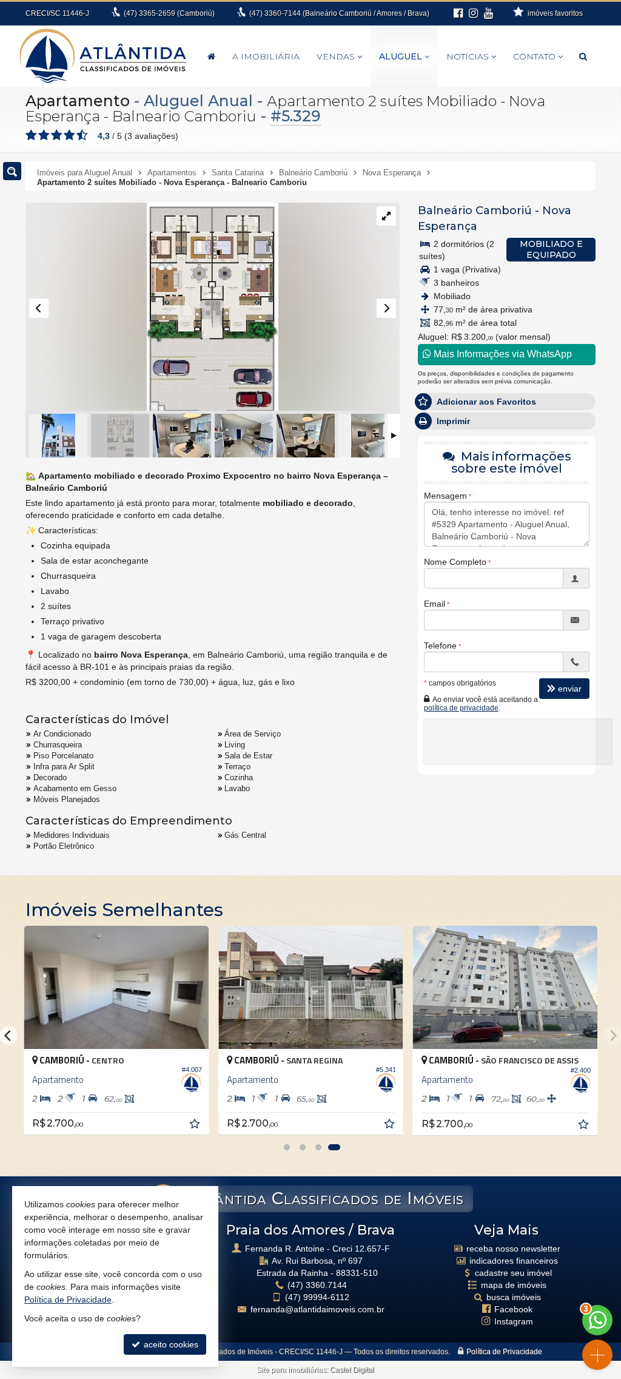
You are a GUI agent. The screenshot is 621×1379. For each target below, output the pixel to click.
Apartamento (77, 101)
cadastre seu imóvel (513, 1273)
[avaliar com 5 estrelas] (82, 135)
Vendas (336, 56)
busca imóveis (513, 1297)
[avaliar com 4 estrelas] (69, 135)
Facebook (513, 1309)
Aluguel (400, 56)
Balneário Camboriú (475, 210)
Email (434, 604)
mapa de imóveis (513, 1285)
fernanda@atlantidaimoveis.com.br (317, 1309)
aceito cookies (169, 1344)
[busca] (583, 56)
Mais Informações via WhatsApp (501, 354)
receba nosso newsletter (513, 1248)
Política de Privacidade (504, 1351)
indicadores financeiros (513, 1261)
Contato (534, 56)
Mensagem (445, 496)
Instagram (513, 1321)
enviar (570, 688)
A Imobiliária (266, 56)
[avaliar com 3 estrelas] (56, 135)
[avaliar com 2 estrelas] (44, 135)
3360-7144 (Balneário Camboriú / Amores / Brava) (339, 13)
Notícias (467, 56)
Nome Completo (455, 562)
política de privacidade (461, 708)
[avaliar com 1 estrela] (31, 135)
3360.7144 (317, 1285)
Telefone (440, 645)
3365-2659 (169, 13)
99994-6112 (317, 1297)
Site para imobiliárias (291, 1370)
